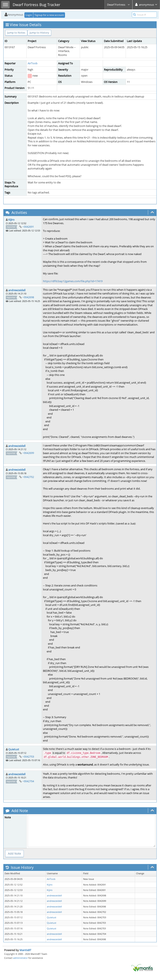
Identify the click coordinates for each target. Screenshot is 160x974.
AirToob (33, 63)
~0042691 (28, 227)
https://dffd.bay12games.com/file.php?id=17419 (72, 281)
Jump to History (39, 32)
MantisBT (25, 950)
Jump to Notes (16, 32)
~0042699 (28, 453)
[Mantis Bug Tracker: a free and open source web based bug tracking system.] (142, 967)
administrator (20, 957)
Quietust (13, 749)
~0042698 (28, 297)
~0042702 (28, 477)
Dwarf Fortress (116, 4)
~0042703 (28, 756)
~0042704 (28, 781)
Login (29, 15)
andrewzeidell (16, 290)
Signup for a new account (49, 15)
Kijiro (11, 219)
